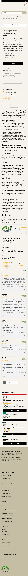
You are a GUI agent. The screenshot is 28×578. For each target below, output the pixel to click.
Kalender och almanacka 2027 (9, 513)
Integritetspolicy (4, 498)
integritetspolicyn (5, 460)
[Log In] (21, 5)
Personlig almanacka (6, 518)
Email (2, 456)
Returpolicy (3, 501)
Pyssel (3, 539)
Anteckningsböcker (6, 524)
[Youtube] (3, 551)
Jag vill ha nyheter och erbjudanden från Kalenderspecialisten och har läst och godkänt (11, 459)
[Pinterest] (2, 551)
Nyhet (4, 413)
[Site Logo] (7, 6)
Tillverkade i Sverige (10, 75)
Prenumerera (4, 462)
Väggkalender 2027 (6, 516)
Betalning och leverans (6, 496)
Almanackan (11, 115)
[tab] (15, 247)
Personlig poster (5, 537)
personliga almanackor (18, 123)
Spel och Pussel (5, 542)
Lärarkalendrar (5, 534)
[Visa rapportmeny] (24, 289)
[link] (14, 229)
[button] (14, 569)
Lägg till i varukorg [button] (15, 410)
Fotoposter (4, 529)
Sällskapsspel (5, 545)
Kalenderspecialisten (12, 76)
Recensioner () (6, 99)
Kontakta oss (4, 506)
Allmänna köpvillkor (5, 493)
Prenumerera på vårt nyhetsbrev (10, 451)
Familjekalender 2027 (7, 521)
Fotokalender (5, 526)
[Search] (24, 13)
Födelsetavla (4, 531)
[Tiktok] (5, 551)
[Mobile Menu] (2, 5)
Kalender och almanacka (13, 72)
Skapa (13, 63)
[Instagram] (4, 551)
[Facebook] (1, 551)
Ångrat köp (3, 504)
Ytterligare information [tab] (8, 245)
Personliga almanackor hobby (14, 73)
